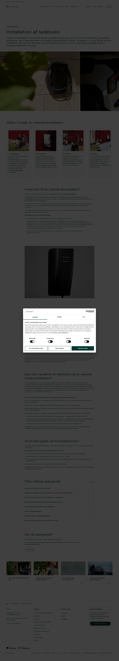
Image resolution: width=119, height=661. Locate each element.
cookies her (28, 332)
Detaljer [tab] (59, 317)
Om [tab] (84, 317)
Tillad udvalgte (59, 348)
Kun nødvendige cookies (36, 348)
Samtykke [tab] (35, 317)
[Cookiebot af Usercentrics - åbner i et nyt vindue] (87, 311)
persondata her (63, 332)
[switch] (50, 341)
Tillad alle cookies (83, 348)
